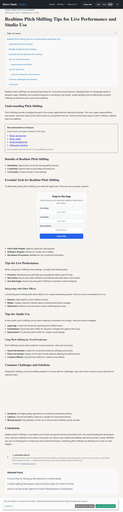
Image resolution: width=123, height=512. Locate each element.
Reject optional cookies (85, 506)
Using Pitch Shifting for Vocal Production (25, 74)
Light (99, 4)
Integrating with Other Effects (21, 64)
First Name (44, 208)
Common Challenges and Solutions (23, 79)
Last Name (44, 217)
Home (52, 4)
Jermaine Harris (22, 455)
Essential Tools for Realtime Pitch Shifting (25, 54)
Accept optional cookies (105, 506)
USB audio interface (19, 145)
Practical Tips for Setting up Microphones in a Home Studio (34, 478)
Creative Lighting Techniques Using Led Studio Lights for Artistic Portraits (40, 483)
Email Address (45, 226)
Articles (60, 4)
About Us (72, 4)
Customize (8, 506)
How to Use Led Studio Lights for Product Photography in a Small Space (40, 489)
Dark (104, 4)
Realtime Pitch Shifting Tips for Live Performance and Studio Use (33, 39)
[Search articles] (117, 4)
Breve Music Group (29, 464)
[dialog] (60, 504)
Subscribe (87, 4)
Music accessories (18, 135)
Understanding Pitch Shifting (20, 44)
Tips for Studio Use (16, 69)
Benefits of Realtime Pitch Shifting (22, 49)
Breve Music (15, 4)
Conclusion (13, 84)
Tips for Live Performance (19, 59)
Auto (110, 4)
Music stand (15, 139)
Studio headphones (18, 142)
